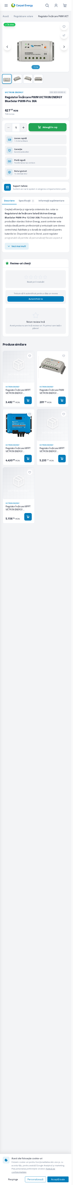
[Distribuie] (64, 35)
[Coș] (65, 5)
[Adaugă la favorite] (64, 26)
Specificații (26, 200)
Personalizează (35, 1179)
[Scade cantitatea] (8, 127)
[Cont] (56, 5)
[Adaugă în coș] (28, 400)
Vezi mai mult (19, 246)
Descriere (9, 200)
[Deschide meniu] (6, 5)
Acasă (6, 16)
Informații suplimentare (51, 200)
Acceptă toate (58, 1179)
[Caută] (47, 5)
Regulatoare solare (23, 16)
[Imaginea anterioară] (7, 47)
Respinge (13, 1179)
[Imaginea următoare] (64, 47)
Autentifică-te (36, 298)
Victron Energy (14, 92)
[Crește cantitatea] (23, 127)
